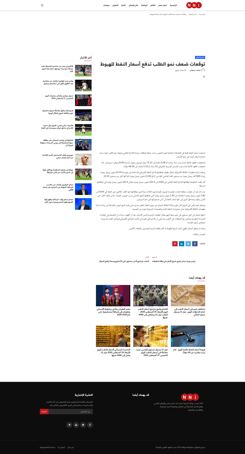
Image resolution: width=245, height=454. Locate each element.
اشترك (44, 411)
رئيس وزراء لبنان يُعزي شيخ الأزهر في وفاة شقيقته (173, 261)
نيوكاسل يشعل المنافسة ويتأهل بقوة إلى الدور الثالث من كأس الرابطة (58, 171)
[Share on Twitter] (188, 243)
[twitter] (83, 425)
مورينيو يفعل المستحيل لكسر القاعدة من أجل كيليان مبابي (57, 156)
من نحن (70, 447)
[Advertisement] (122, 37)
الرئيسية (173, 5)
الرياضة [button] (144, 5)
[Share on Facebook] (195, 243)
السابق (154, 257)
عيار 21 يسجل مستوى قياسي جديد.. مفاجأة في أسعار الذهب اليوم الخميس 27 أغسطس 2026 (151, 352)
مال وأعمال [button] (133, 5)
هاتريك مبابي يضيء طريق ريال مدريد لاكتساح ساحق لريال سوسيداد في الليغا (57, 126)
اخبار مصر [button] (162, 5)
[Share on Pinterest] (175, 243)
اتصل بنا (61, 447)
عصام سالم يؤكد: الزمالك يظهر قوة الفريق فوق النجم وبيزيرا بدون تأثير (58, 200)
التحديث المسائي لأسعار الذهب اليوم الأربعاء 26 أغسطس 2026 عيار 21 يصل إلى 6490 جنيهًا (113, 352)
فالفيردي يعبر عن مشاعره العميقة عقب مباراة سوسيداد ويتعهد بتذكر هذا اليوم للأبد (57, 68)
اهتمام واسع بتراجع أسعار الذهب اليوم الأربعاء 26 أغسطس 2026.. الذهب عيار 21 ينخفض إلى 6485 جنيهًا (153, 313)
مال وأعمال (193, 14)
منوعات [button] (106, 5)
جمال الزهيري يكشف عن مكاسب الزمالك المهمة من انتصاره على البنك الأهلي (58, 187)
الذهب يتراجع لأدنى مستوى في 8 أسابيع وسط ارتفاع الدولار (124, 261)
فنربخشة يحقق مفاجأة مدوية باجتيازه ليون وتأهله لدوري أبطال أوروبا (57, 111)
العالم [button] (153, 5)
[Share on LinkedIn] (181, 243)
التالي (147, 257)
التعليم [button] (115, 5)
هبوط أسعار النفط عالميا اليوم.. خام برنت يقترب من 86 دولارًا (189, 351)
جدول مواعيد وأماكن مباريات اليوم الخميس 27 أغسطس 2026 (59, 97)
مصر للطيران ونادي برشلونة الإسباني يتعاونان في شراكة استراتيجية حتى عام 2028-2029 (113, 312)
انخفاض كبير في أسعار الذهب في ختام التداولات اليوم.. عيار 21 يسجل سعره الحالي (189, 312)
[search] (42, 5)
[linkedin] (76, 425)
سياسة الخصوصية (47, 447)
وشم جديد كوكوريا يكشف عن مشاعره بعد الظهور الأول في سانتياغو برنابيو (58, 82)
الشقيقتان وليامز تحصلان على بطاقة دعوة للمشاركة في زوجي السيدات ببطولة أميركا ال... (56, 142)
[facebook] (90, 425)
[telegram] (69, 425)
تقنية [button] (123, 5)
